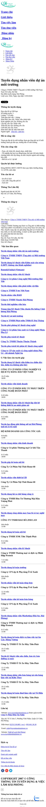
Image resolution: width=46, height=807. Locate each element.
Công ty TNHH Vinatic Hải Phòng (17, 300)
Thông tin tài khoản (8, 762)
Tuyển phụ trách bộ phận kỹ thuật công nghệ (22, 346)
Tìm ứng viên (8, 27)
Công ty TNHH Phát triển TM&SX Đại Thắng (22, 320)
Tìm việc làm (8, 22)
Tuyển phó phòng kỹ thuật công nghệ (18, 325)
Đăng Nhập (9, 61)
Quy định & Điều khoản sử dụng (12, 766)
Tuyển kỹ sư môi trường (12, 316)
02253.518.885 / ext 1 (17, 724)
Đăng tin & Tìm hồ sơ (8, 747)
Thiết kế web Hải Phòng (16, 732)
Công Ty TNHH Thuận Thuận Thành (18, 341)
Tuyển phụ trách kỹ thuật (13, 337)
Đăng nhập (7, 33)
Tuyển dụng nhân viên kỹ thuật (15, 274)
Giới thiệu (7, 17)
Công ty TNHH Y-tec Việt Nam (15, 290)
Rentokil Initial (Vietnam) (12, 270)
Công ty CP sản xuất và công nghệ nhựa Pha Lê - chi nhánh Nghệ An (21, 351)
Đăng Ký (8, 59)
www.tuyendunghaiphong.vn (18, 713)
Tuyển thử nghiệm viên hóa (13, 304)
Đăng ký (6, 38)
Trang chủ (7, 11)
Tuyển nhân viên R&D (11, 295)
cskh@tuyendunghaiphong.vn (17, 728)
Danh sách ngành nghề (9, 754)
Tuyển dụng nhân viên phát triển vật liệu (20, 286)
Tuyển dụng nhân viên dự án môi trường (20, 251)
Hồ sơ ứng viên (6, 758)
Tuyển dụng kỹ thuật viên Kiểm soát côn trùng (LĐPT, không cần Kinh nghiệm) (22, 263)
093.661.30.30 (31, 724)
